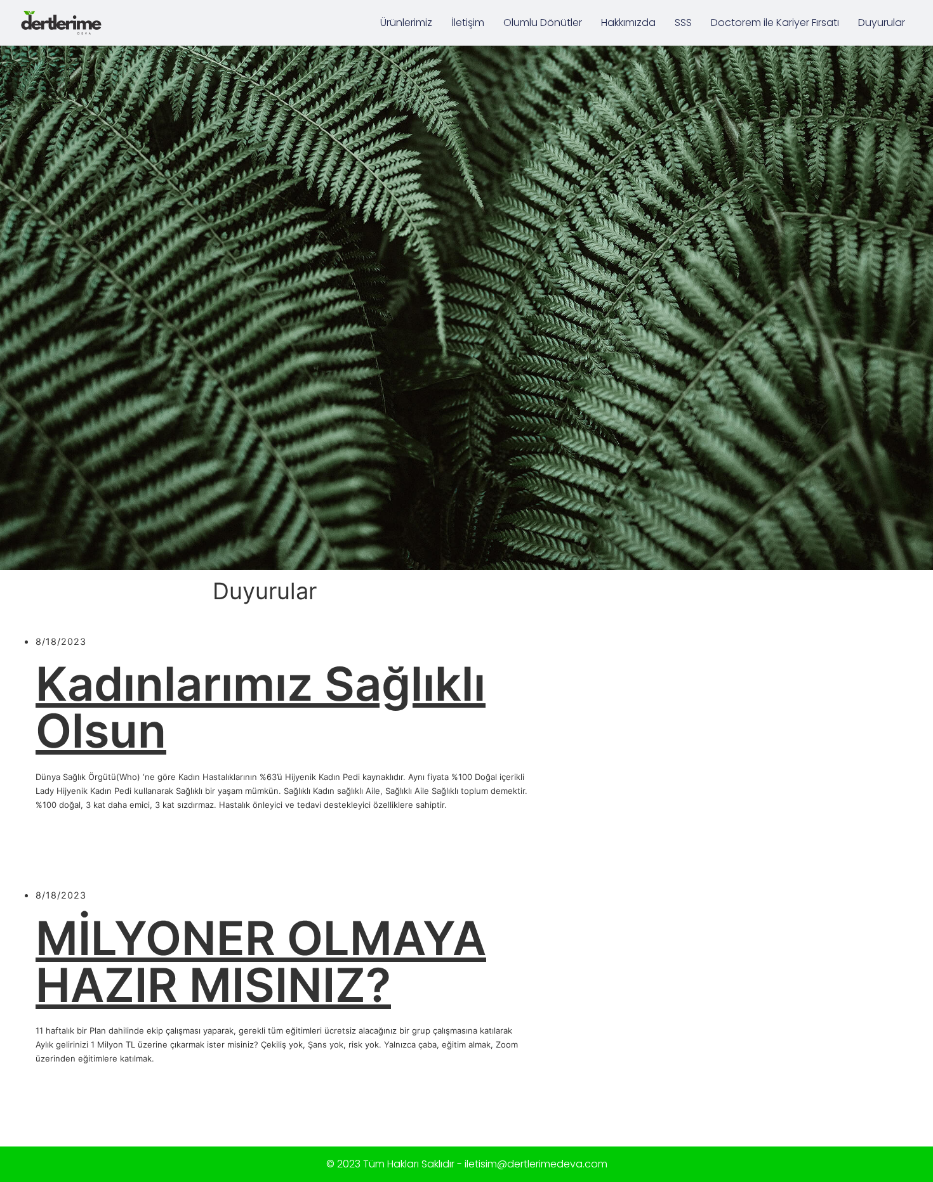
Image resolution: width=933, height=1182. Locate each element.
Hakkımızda (628, 22)
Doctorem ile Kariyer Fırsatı (775, 22)
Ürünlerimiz (406, 22)
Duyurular (881, 22)
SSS (683, 22)
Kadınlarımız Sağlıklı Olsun (261, 707)
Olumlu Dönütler (542, 22)
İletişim (467, 22)
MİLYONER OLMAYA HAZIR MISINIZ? (261, 961)
